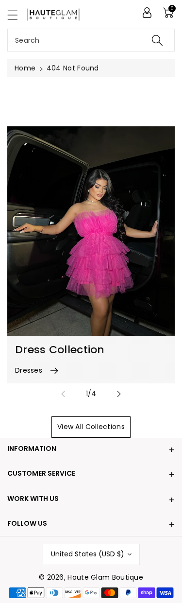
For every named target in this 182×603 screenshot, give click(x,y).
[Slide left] (63, 394)
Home (25, 68)
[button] (17, 15)
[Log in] (147, 12)
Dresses (28, 370)
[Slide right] (119, 394)
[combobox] (91, 40)
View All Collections (91, 426)
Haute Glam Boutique (105, 577)
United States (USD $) (87, 554)
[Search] (157, 40)
